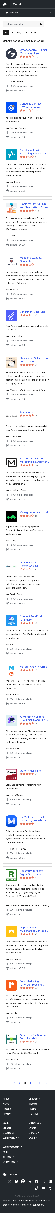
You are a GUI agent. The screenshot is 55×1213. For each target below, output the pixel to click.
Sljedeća (46, 1083)
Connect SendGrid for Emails (31, 618)
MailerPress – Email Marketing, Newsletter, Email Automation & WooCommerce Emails (33, 460)
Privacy (7, 1113)
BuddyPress (10, 1162)
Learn (6, 1123)
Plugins (32, 1108)
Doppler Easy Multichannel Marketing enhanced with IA (33, 929)
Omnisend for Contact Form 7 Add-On (33, 1037)
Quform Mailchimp (31, 770)
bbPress (8, 1156)
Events (32, 1127)
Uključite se (35, 1123)
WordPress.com (12, 1147)
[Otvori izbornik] (50, 4)
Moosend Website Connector (31, 259)
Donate (34, 1132)
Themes (33, 1103)
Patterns (33, 1113)
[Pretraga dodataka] (41, 24)
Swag (33, 1137)
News (6, 1103)
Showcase (34, 1098)
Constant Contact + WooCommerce (30, 105)
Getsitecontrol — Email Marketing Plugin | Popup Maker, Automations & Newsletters (33, 51)
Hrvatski (13, 1174)
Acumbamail (27, 412)
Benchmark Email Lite (32, 311)
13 (40, 1083)
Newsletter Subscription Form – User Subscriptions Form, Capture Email (34, 360)
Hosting (7, 1108)
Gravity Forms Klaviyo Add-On (29, 564)
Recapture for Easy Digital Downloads (31, 872)
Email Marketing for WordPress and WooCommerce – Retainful (31, 983)
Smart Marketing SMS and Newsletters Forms (34, 205)
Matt (7, 1152)
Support (7, 1127)
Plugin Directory (10, 13)
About (6, 1098)
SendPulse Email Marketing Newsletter (33, 152)
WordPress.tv (11, 1137)
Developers (9, 1132)
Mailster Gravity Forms (33, 666)
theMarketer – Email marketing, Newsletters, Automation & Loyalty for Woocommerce (34, 819)
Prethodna (8, 1083)
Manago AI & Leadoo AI (34, 512)
